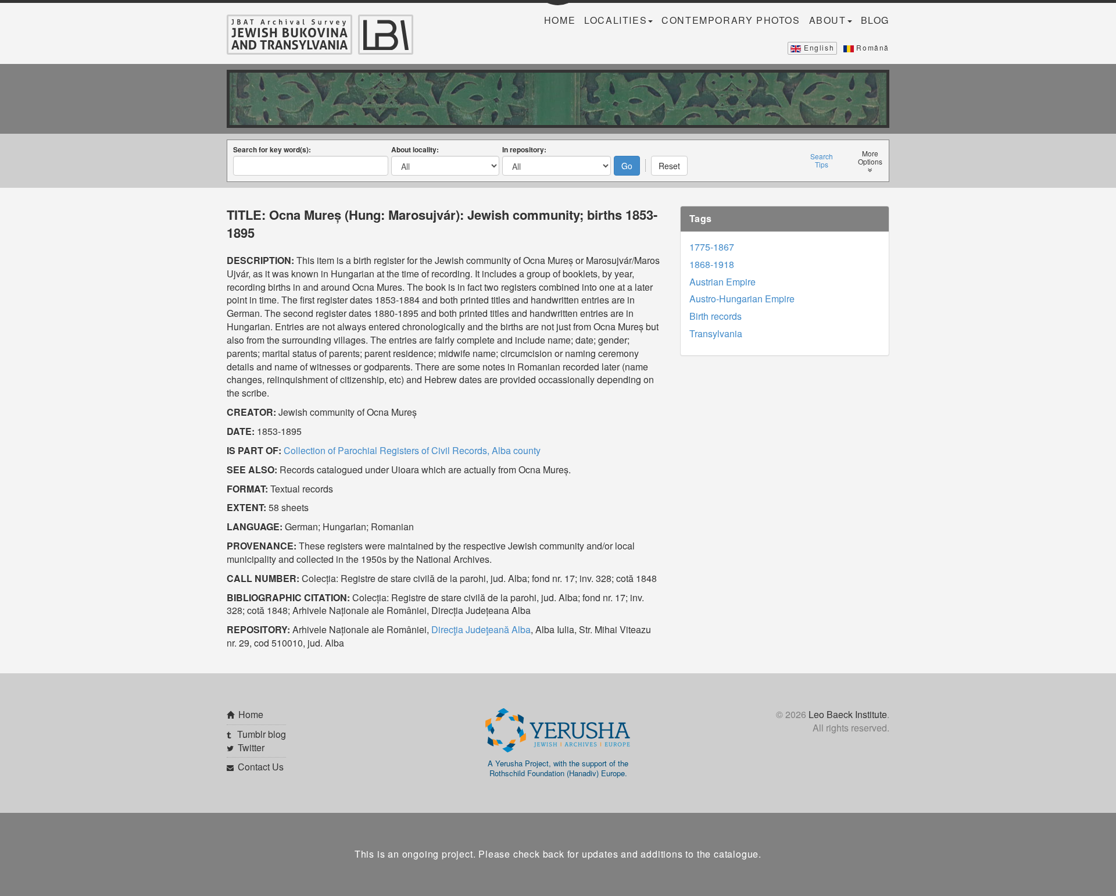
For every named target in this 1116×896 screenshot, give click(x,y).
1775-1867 (711, 247)
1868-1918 (711, 264)
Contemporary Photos (730, 20)
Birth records (715, 316)
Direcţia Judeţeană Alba (481, 629)
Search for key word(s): (272, 149)
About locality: (415, 149)
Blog (875, 20)
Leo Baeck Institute (848, 714)
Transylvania (715, 333)
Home (559, 20)
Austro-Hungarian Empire (742, 298)
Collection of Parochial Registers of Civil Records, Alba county (412, 450)
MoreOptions (870, 157)
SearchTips (821, 160)
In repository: (524, 149)
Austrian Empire (722, 281)
